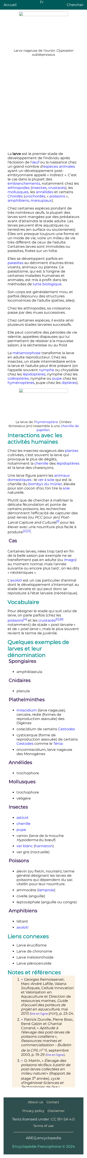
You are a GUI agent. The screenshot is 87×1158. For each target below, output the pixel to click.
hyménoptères (21, 383)
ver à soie (46, 480)
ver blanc (25, 846)
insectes (39, 188)
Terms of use (43, 1126)
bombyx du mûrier (45, 484)
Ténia (58, 743)
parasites (15, 263)
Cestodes (66, 729)
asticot (23, 817)
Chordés (15, 196)
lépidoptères (34, 374)
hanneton (44, 846)
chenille (41, 463)
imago (69, 560)
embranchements (24, 183)
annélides (44, 192)
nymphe (46, 370)
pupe (57, 378)
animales (67, 166)
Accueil (10, 5)
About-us (35, 1102)
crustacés (56, 188)
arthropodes (19, 188)
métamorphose (26, 353)
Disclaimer (56, 1111)
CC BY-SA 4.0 (63, 1119)
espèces (50, 166)
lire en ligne (39, 1013)
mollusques (18, 192)
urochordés (35, 196)
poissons (57, 196)
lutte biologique (47, 284)
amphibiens (18, 200)
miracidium (27, 710)
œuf (35, 162)
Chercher (75, 5)
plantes (71, 451)
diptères (69, 383)
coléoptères (18, 378)
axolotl (16, 580)
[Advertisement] (43, 104)
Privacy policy (33, 1111)
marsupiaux (41, 200)
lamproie (46, 890)
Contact (52, 1102)
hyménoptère (46, 422)
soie (66, 488)
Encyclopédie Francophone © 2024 (43, 1146)
